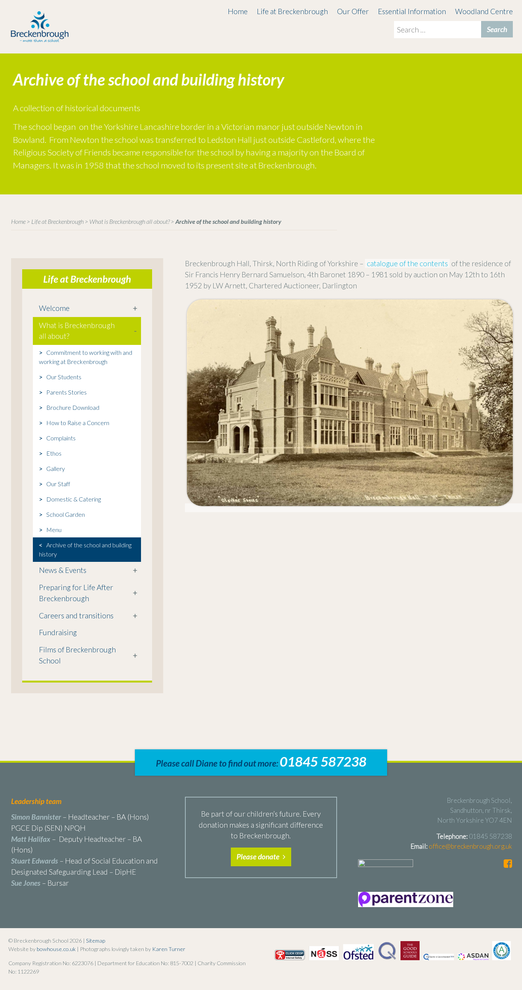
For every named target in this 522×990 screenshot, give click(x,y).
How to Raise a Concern (77, 422)
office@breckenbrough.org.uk (470, 846)
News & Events (62, 570)
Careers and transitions (76, 615)
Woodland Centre (484, 11)
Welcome (54, 308)
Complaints (61, 438)
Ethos (54, 453)
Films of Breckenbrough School (77, 655)
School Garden (65, 514)
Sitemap (95, 940)
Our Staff (58, 483)
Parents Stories (66, 392)
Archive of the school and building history (85, 549)
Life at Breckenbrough (292, 11)
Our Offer (353, 11)
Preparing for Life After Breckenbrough (76, 593)
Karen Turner (168, 949)
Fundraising (58, 632)
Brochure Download (72, 407)
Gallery (55, 468)
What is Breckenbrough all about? (129, 221)
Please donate (259, 856)
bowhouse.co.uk (56, 949)
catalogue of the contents (407, 263)
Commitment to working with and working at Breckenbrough (85, 357)
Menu (54, 529)
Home (238, 11)
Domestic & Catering (73, 499)
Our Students (63, 376)
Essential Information (412, 11)
